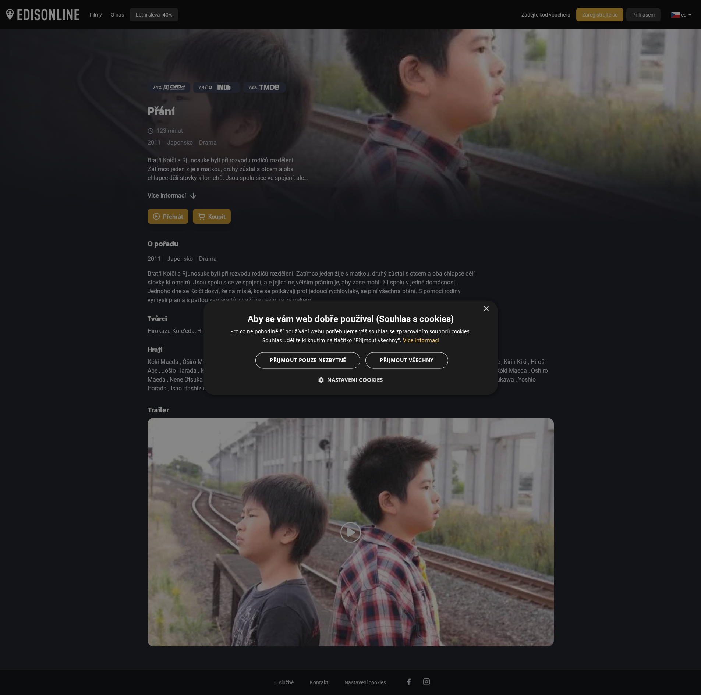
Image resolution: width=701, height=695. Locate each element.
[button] (351, 380)
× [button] (486, 309)
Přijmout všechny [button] (406, 360)
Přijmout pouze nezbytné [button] (308, 360)
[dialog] (350, 347)
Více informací (421, 340)
